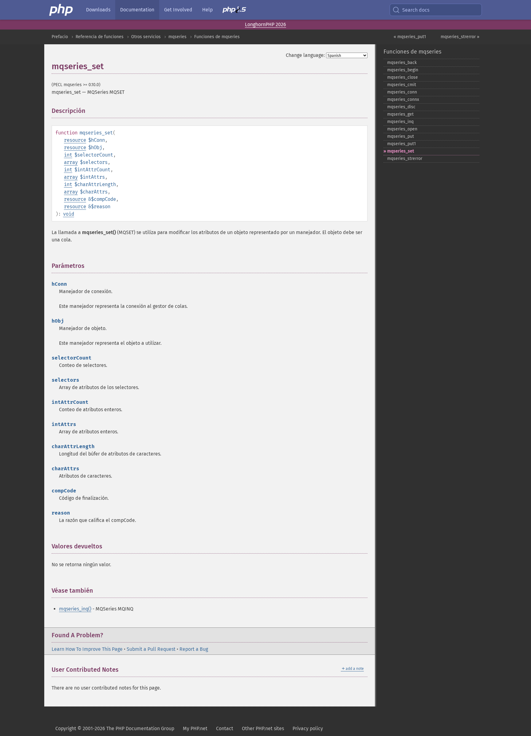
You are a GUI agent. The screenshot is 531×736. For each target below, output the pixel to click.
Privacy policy (308, 728)
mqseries (177, 36)
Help (207, 10)
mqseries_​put (400, 136)
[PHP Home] (61, 10)
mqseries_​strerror (404, 158)
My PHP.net (195, 728)
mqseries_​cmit (401, 84)
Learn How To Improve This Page (87, 649)
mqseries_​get (400, 114)
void (68, 214)
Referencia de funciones (100, 36)
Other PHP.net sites (263, 728)
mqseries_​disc (401, 106)
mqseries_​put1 (401, 143)
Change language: (305, 55)
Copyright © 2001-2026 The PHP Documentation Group (114, 728)
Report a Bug (193, 649)
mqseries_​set (400, 151)
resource (75, 140)
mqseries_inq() (75, 609)
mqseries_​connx (403, 99)
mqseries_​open (402, 129)
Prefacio (60, 36)
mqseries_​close (402, 77)
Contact (224, 728)
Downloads (98, 10)
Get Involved (178, 10)
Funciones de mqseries (217, 36)
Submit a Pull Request (151, 649)
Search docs (415, 10)
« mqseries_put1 (410, 36)
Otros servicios (146, 36)
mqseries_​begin (402, 70)
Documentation (137, 10)
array (71, 162)
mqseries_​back (402, 62)
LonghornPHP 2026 (265, 24)
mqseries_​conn (402, 92)
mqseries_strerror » (460, 36)
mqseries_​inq (400, 121)
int (68, 155)
